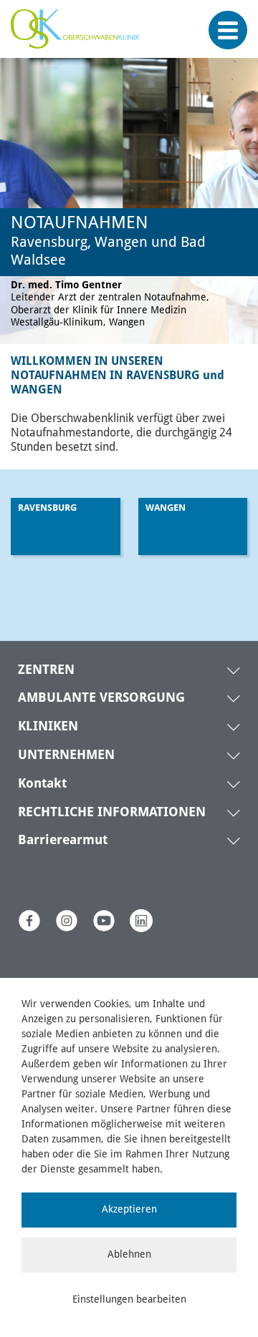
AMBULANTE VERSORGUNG (101, 698)
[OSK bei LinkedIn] (141, 921)
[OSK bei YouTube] (103, 921)
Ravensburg (47, 508)
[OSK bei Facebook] (29, 921)
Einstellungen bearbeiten (129, 1300)
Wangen (165, 508)
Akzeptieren (129, 1210)
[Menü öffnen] (228, 30)
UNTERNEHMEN (66, 755)
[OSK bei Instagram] (66, 921)
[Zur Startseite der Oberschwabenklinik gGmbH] (79, 36)
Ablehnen (129, 1255)
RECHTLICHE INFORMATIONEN (112, 812)
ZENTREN (46, 670)
